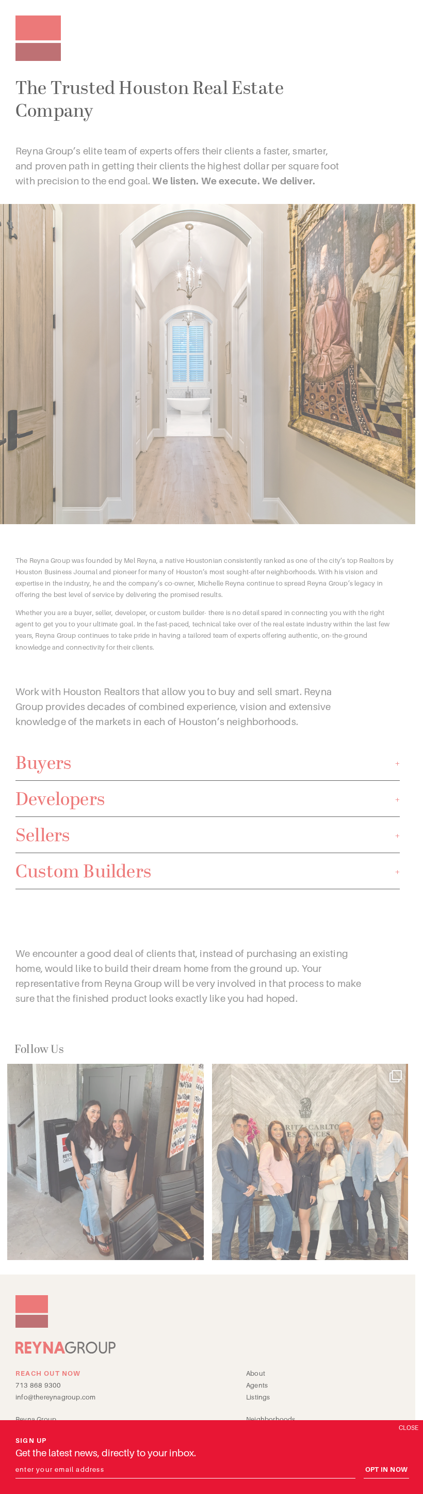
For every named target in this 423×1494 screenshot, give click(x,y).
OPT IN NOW (386, 1469)
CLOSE (408, 1428)
